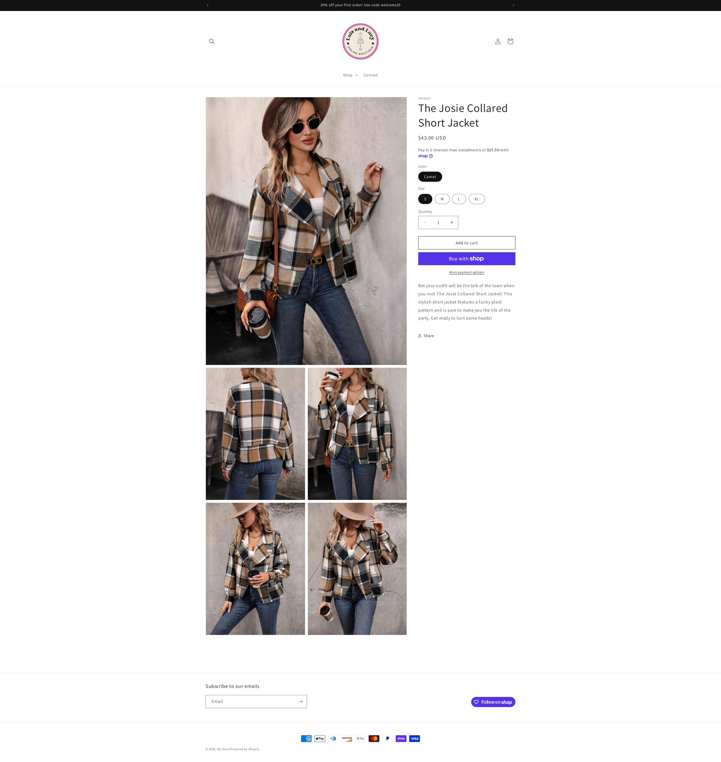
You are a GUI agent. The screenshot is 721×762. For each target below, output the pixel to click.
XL (477, 198)
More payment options (466, 272)
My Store (223, 749)
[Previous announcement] (207, 5)
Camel (430, 176)
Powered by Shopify (245, 749)
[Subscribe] (300, 701)
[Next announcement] (513, 5)
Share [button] (429, 335)
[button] (212, 41)
